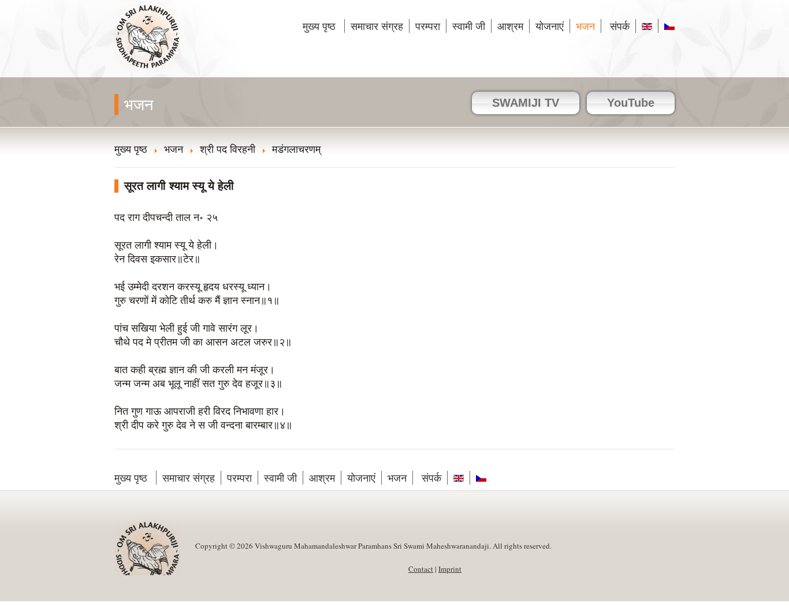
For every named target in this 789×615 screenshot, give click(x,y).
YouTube (630, 102)
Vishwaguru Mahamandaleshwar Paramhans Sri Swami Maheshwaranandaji (148, 44)
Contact (420, 569)
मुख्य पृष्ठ (320, 26)
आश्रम (510, 26)
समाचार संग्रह (377, 26)
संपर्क (618, 26)
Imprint (450, 569)
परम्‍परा (427, 26)
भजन (585, 26)
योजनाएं (549, 26)
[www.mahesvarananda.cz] (666, 26)
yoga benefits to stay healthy (59, 608)
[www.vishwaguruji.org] (647, 26)
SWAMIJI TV (525, 102)
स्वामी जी (468, 26)
